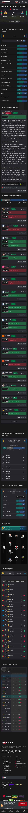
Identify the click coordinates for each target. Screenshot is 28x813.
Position (5, 496)
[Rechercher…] (19, 2)
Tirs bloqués (4, 56)
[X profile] (6, 751)
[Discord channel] (19, 751)
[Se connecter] (22, 2)
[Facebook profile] (3, 751)
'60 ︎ (24, 40)
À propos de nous (7, 759)
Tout (4, 581)
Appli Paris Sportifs (21, 763)
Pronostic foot (3, 811)
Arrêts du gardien (5, 82)
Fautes (2, 67)
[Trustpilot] (8, 796)
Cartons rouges (5, 100)
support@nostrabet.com (8, 789)
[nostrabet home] (7, 742)
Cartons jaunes (5, 97)
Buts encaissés (7, 515)
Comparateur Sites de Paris (21, 766)
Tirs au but (3, 45)
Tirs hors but (4, 49)
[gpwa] (15, 796)
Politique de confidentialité (7, 769)
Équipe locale (10, 581)
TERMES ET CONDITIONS (6, 765)
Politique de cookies (8, 808)
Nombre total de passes (7, 86)
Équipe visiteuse (20, 581)
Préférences (23, 807)
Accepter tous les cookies (23, 804)
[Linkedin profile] (16, 751)
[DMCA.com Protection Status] (10, 800)
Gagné (5, 500)
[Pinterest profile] (9, 751)
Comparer (17, 811)
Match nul (5, 504)
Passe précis (4, 89)
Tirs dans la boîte (5, 60)
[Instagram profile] (12, 751)
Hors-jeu (3, 75)
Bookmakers (11, 811)
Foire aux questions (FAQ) (7, 762)
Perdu (4, 507)
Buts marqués (6, 511)
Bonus (24, 811)
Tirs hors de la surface (6, 64)
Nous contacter (7, 772)
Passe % (3, 93)
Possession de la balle (6, 78)
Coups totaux (4, 53)
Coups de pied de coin (6, 71)
